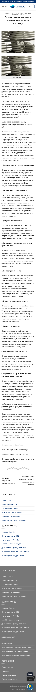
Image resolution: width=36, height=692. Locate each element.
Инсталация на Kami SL (10, 536)
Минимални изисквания (11, 516)
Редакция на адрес (9, 675)
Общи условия (7, 643)
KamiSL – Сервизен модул (11, 544)
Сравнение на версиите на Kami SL (14, 520)
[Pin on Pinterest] (23, 468)
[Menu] (3, 6)
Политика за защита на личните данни (16, 655)
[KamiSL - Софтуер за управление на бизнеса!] (17, 6)
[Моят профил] (29, 6)
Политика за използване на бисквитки (16, 651)
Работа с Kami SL (8, 532)
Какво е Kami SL (8, 501)
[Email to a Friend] (20, 468)
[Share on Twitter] (16, 468)
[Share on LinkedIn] (27, 468)
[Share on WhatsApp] (8, 468)
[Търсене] (6, 6)
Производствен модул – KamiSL (14, 556)
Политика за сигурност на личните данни (17, 647)
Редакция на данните (10, 679)
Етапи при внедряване (10, 508)
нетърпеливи (8, 334)
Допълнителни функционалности (14, 548)
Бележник (5, 671)
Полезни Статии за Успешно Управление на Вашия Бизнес (18, 14)
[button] (30, 687)
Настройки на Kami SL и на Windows (15, 552)
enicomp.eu (22, 686)
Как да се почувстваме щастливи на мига (8, 480)
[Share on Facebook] (12, 468)
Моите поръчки (7, 667)
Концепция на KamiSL (10, 504)
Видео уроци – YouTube (10, 540)
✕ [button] (33, 677)
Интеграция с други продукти (13, 512)
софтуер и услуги (21, 454)
